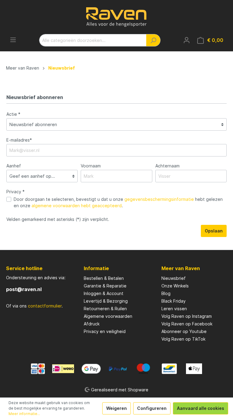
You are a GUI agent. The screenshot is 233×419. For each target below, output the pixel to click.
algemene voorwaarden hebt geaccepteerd (77, 205)
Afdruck (92, 323)
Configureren (152, 408)
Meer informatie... (24, 413)
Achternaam (167, 165)
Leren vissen (174, 308)
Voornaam (91, 165)
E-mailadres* (19, 140)
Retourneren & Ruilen (105, 308)
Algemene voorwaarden (108, 316)
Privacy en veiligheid (105, 331)
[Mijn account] (187, 40)
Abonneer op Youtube (184, 331)
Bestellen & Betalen (104, 278)
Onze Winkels (175, 285)
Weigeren (116, 408)
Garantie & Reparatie (105, 285)
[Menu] (13, 40)
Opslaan (214, 230)
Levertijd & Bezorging (106, 301)
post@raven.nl (24, 289)
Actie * (13, 114)
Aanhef (13, 165)
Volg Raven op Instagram (186, 316)
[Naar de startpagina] (116, 17)
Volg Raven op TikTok (183, 339)
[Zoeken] (153, 40)
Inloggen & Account (103, 293)
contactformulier (45, 305)
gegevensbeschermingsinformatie (159, 199)
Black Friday (173, 301)
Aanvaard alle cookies (200, 408)
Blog (166, 293)
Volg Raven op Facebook (186, 323)
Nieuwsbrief (173, 278)
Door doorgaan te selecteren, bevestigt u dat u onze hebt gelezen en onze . (118, 202)
